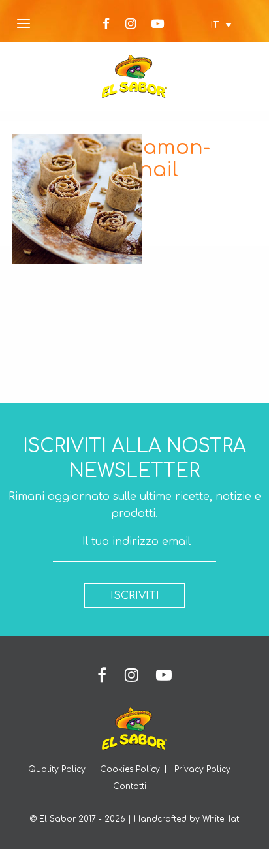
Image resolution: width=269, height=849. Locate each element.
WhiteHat (220, 819)
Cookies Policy (130, 769)
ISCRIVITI (134, 596)
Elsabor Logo (134, 76)
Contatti (129, 786)
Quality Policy (57, 769)
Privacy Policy (202, 769)
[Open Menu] (23, 24)
